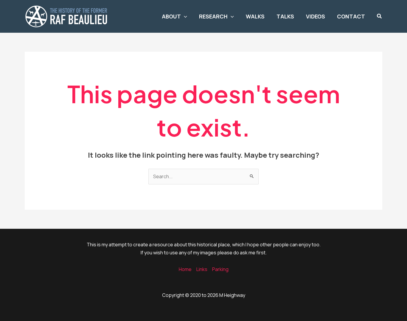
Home (185, 269)
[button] (184, 16)
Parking (220, 269)
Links (201, 269)
